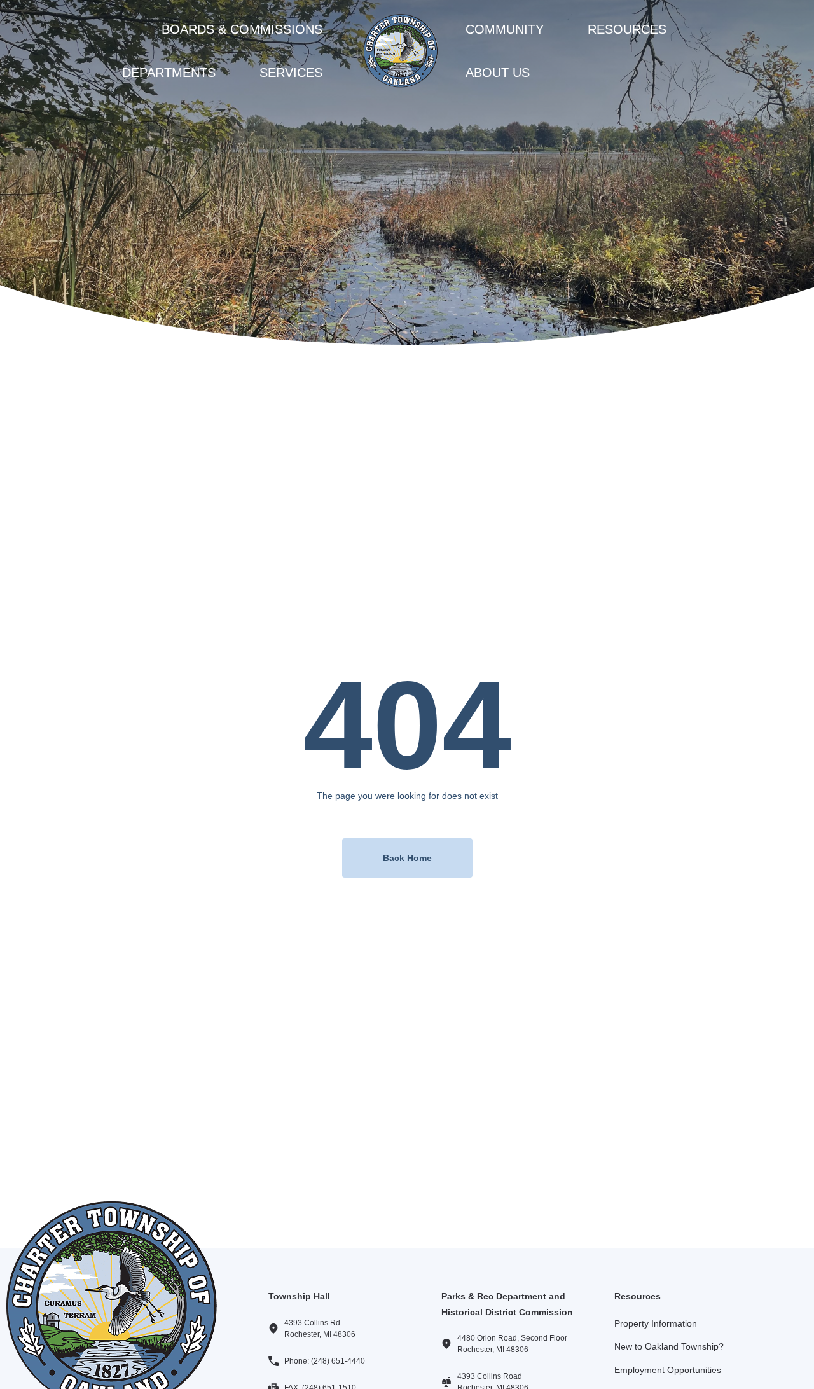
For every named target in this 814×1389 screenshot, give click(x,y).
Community (505, 29)
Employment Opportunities (667, 1370)
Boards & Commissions (242, 29)
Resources (627, 29)
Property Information (655, 1323)
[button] (248, 29)
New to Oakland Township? (669, 1346)
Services (290, 72)
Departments (169, 72)
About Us (498, 72)
